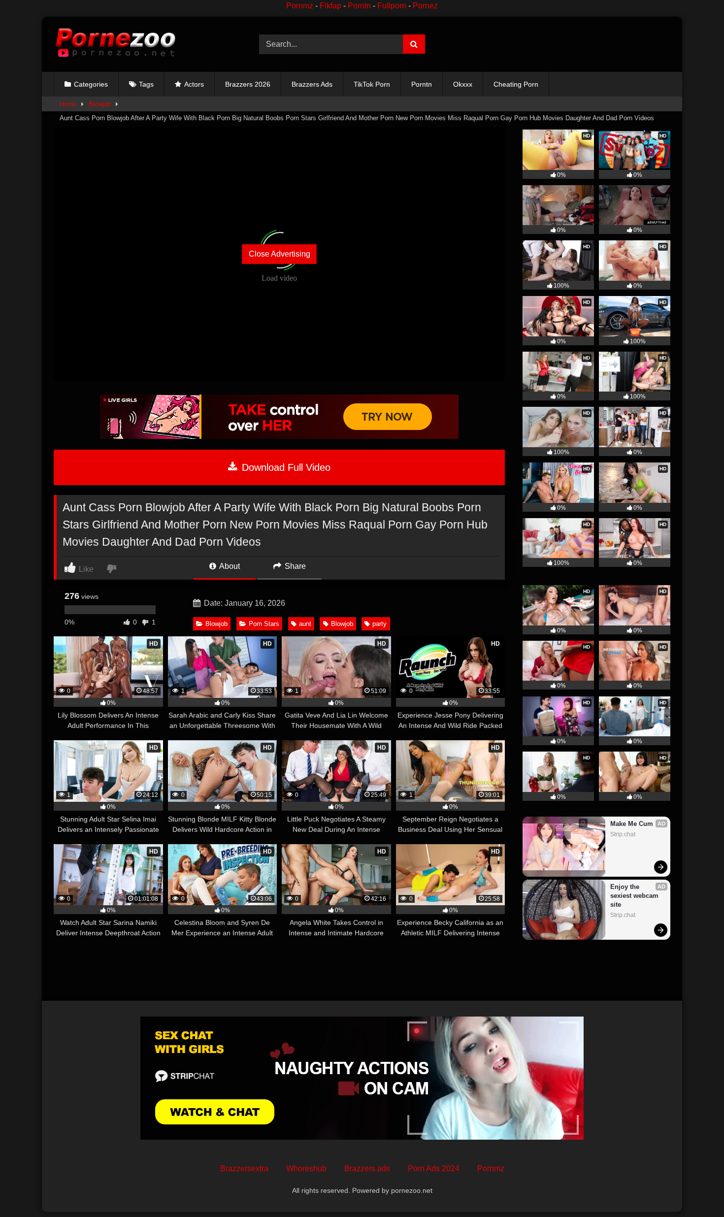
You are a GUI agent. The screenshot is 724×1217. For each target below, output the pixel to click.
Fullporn (391, 5)
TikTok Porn (372, 84)
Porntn (359, 5)
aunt (305, 623)
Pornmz (299, 5)
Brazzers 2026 (247, 84)
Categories (91, 84)
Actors (194, 84)
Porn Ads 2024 (434, 1168)
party (379, 623)
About (229, 566)
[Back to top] (693, 1187)
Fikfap (330, 5)
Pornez (425, 5)
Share (294, 566)
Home (68, 104)
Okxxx (462, 84)
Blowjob (100, 104)
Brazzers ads (367, 1168)
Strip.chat (622, 834)
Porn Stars (264, 623)
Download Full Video (284, 467)
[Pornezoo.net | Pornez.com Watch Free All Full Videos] (115, 44)
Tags (146, 84)
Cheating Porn (516, 84)
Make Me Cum (631, 823)
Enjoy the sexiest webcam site (635, 895)
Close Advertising (279, 254)
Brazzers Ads (312, 84)
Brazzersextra (244, 1168)
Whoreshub (306, 1168)
